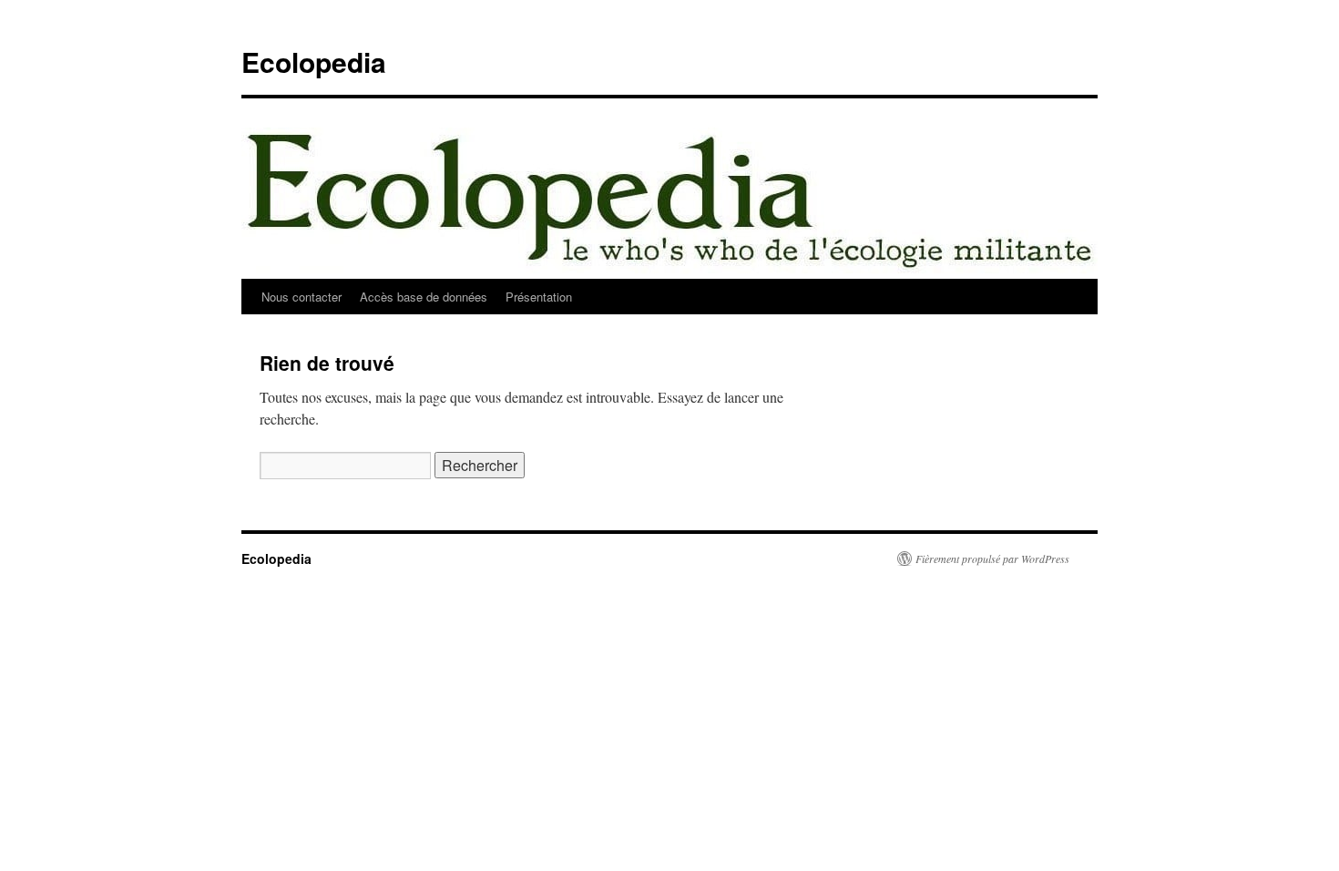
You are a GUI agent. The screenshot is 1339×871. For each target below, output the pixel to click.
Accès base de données (423, 296)
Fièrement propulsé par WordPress (992, 558)
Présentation (539, 296)
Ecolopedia (313, 61)
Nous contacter (301, 296)
